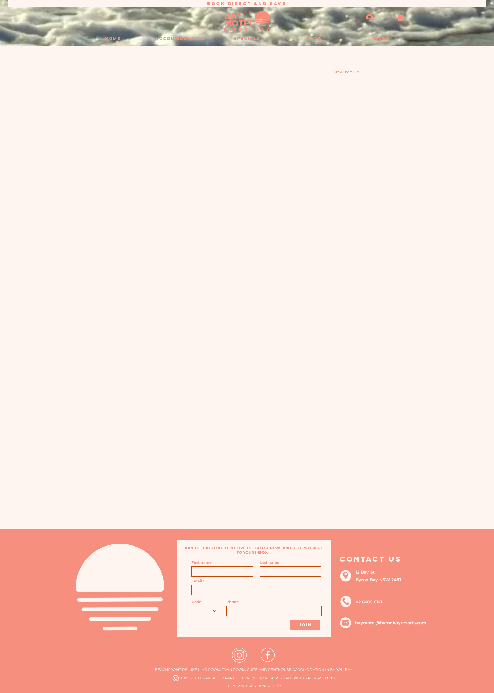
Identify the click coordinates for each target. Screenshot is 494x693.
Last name (269, 562)
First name (201, 562)
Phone (232, 602)
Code (196, 602)
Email (196, 581)
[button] (400, 17)
